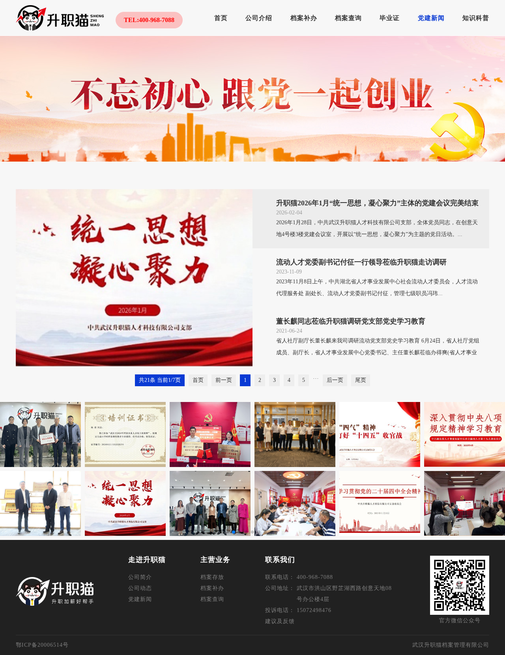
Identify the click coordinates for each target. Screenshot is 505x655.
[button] (233, 532)
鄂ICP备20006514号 (42, 645)
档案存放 (212, 577)
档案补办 (303, 18)
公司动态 (140, 588)
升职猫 (60, 17)
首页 (221, 18)
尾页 (360, 380)
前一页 (223, 380)
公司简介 (140, 577)
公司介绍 (258, 18)
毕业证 (390, 18)
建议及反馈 (280, 621)
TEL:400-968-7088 (149, 20)
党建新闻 (431, 18)
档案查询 (348, 18)
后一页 (335, 380)
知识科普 (475, 18)
